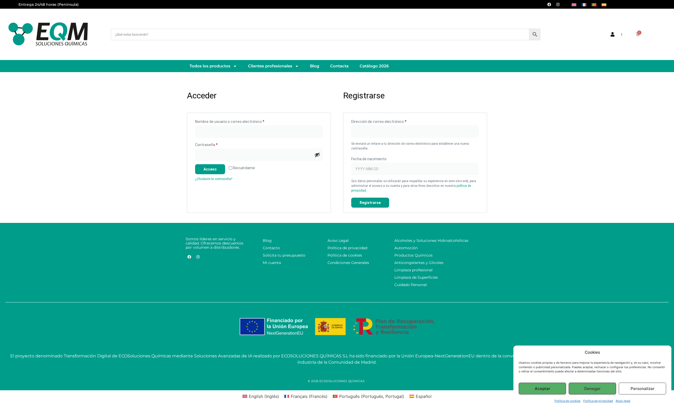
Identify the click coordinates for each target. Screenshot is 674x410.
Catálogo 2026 (374, 65)
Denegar (592, 388)
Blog (314, 65)
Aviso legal (623, 401)
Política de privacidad (598, 401)
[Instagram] (558, 4)
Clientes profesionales (270, 65)
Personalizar (643, 388)
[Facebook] (549, 4)
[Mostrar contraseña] (317, 155)
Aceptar (542, 388)
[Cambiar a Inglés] (574, 4)
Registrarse (370, 203)
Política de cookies (567, 401)
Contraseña (215, 144)
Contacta (339, 65)
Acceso (210, 169)
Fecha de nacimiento (368, 159)
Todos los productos (210, 65)
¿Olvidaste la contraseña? (213, 179)
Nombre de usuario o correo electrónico (238, 121)
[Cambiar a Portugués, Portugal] (594, 4)
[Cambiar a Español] (604, 4)
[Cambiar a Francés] (584, 4)
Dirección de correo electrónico (387, 121)
